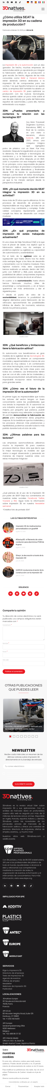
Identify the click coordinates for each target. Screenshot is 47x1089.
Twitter (41, 498)
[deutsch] (28, 2)
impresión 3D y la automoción (19, 65)
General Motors (36, 78)
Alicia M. (29, 30)
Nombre (6, 643)
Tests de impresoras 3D (13, 975)
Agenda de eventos (11, 978)
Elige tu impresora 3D (12, 970)
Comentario (7, 625)
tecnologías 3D (37, 356)
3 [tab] (18, 736)
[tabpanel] (23, 715)
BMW (23, 78)
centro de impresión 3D (14, 91)
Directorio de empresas (13, 973)
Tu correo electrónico (14, 766)
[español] (36, 2)
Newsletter (7, 983)
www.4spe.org (25, 878)
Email (5, 652)
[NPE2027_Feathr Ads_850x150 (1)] (23, 222)
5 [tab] (25, 736)
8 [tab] (36, 736)
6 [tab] (29, 736)
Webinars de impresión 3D (14, 986)
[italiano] (43, 2)
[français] (40, 2)
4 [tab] (21, 736)
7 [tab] (33, 736)
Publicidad (7, 989)
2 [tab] (14, 736)
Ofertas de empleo (11, 981)
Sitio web (6, 660)
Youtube (6, 501)
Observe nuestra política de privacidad (16, 1078)
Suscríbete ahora (23, 784)
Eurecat (29, 138)
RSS (15, 501)
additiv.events (9, 839)
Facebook (32, 498)
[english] (32, 2)
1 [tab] (10, 736)
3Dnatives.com (34, 836)
